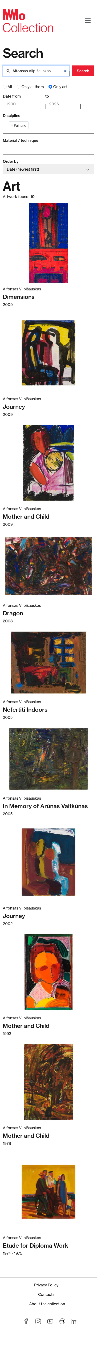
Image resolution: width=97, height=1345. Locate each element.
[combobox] (45, 126)
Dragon (13, 613)
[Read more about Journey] (48, 353)
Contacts (46, 1294)
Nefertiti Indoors (25, 709)
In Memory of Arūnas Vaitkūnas (45, 806)
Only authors (32, 86)
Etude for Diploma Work (35, 1245)
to (47, 96)
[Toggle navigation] (87, 20)
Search (83, 71)
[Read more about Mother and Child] (48, 463)
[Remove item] (12, 125)
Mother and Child (26, 516)
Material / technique (20, 140)
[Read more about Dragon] (48, 566)
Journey (14, 406)
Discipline (11, 115)
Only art (60, 86)
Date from (12, 96)
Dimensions (19, 296)
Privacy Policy (46, 1285)
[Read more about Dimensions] (48, 243)
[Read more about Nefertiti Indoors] (48, 662)
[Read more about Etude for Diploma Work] (48, 1192)
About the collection (47, 1304)
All (10, 86)
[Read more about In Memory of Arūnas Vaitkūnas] (48, 759)
